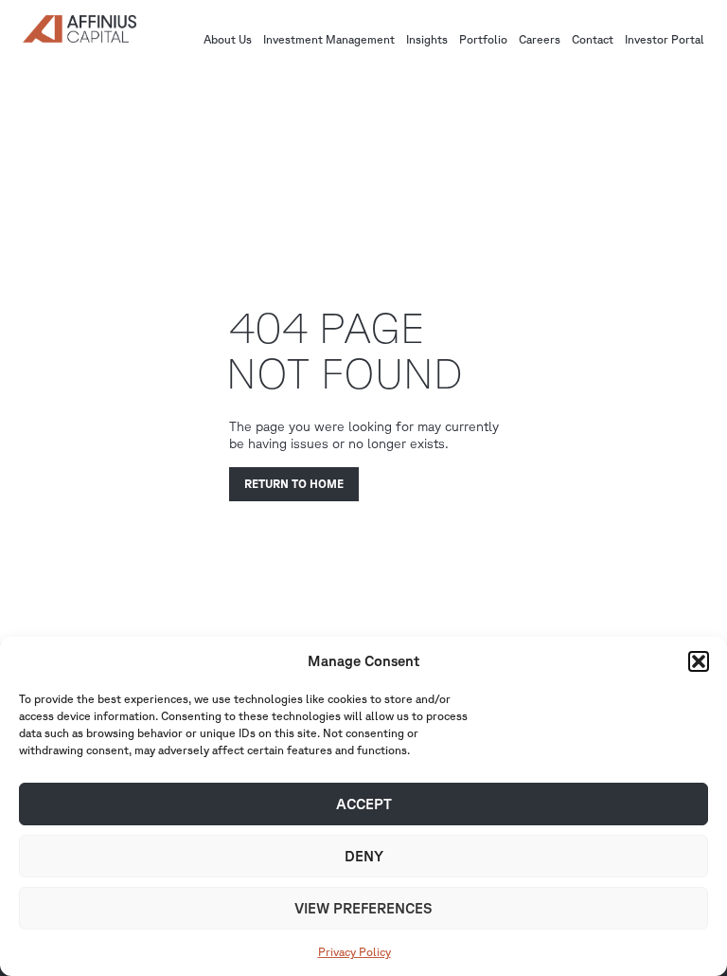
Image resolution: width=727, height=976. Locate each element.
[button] (698, 661)
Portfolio (483, 39)
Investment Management (329, 39)
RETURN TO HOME (294, 484)
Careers (539, 39)
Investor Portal (664, 39)
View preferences (363, 908)
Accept (364, 804)
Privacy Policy (354, 952)
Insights (427, 39)
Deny (364, 856)
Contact (592, 39)
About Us (228, 39)
